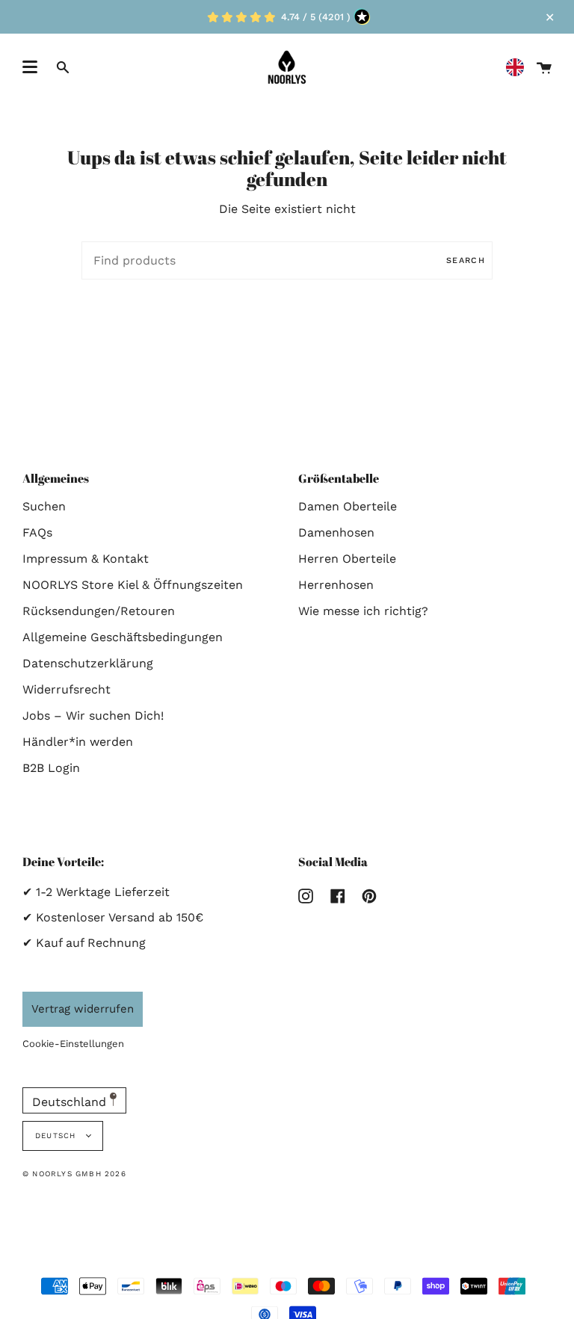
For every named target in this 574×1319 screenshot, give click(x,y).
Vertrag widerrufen (82, 1009)
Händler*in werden (77, 742)
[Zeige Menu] (30, 67)
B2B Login (51, 768)
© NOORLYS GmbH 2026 (74, 1174)
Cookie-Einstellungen (73, 1043)
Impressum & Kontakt (85, 559)
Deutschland (71, 1102)
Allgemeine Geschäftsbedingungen (122, 637)
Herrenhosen (336, 585)
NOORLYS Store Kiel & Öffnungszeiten (132, 585)
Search (465, 260)
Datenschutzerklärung (87, 663)
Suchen (44, 506)
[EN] (519, 67)
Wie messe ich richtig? (363, 611)
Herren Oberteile (347, 559)
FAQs (37, 532)
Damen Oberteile (347, 506)
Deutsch (57, 1135)
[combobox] (519, 67)
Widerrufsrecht (66, 689)
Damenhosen (336, 532)
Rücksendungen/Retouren (98, 611)
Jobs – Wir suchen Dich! (93, 715)
